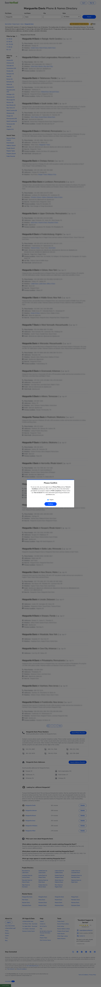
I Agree (51, 500)
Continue (50, 504)
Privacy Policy (57, 487)
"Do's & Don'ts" (38, 493)
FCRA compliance (56, 491)
